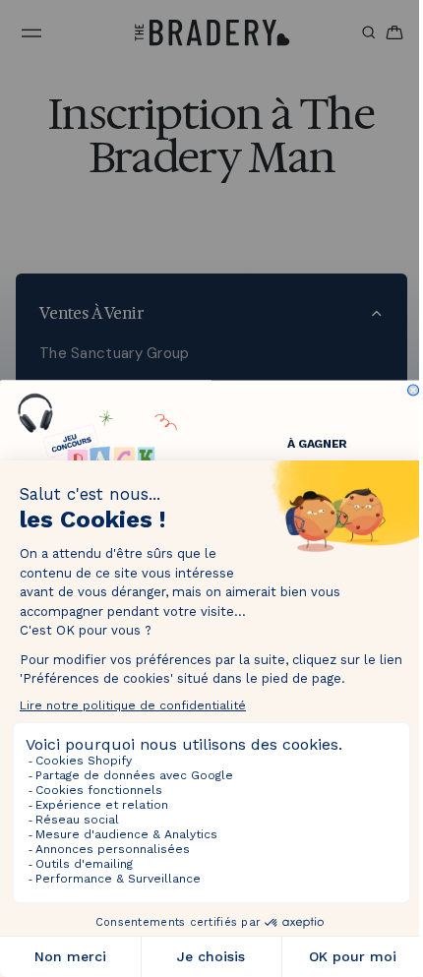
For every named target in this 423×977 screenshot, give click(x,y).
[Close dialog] (408, 390)
